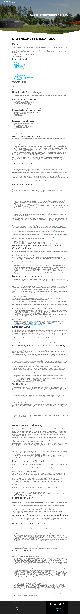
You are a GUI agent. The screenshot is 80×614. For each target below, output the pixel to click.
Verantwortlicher (17, 63)
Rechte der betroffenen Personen (20, 78)
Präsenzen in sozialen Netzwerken (20, 75)
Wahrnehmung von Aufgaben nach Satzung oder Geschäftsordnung (26, 68)
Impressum (17, 609)
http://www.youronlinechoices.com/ (60, 230)
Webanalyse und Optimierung (19, 74)
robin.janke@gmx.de (22, 89)
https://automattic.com (32, 322)
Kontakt (72, 2)
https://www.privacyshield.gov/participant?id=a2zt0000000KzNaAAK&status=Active (29, 423)
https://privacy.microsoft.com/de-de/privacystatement (46, 420)
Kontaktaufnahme (17, 70)
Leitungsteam (64, 2)
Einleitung (16, 62)
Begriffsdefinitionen (17, 79)
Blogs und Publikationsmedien (19, 69)
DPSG (10, 2)
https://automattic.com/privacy (50, 322)
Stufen (56, 2)
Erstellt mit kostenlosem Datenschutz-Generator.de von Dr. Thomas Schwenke (26, 596)
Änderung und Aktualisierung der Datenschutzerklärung (24, 77)
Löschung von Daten (18, 76)
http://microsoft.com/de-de (22, 420)
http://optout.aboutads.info (47, 230)
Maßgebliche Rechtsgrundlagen (20, 65)
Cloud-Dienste (16, 73)
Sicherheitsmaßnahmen (18, 66)
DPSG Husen (48, 2)
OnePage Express (57, 608)
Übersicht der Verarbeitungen (19, 64)
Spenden (16, 605)
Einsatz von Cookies (18, 67)
